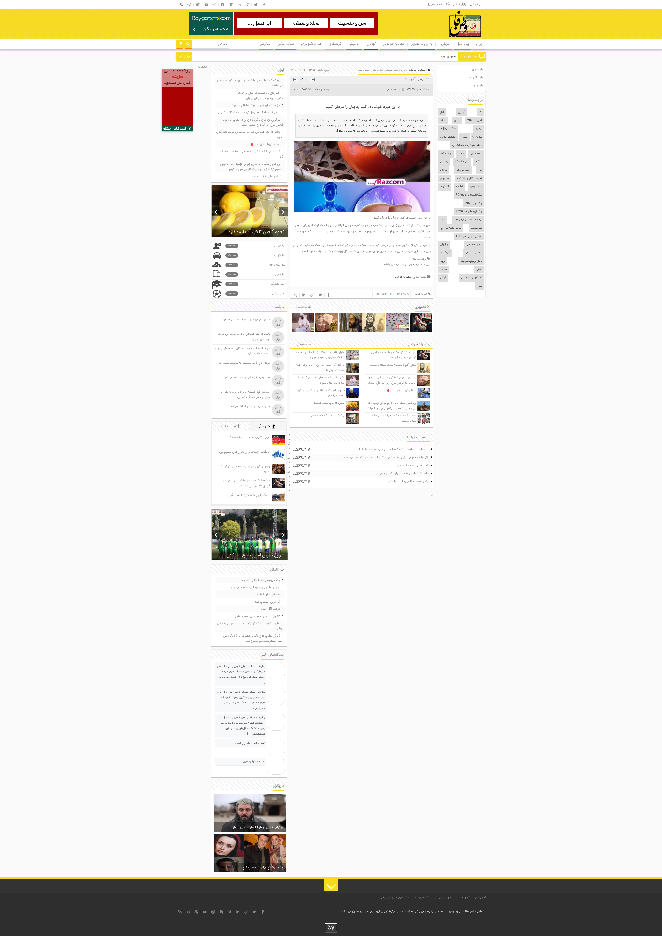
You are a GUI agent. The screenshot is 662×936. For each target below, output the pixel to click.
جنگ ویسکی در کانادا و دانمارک (261, 580)
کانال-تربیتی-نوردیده (471, 261)
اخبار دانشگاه (256, 284)
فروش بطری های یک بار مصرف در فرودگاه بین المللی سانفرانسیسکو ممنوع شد (253, 638)
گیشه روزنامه (421, 898)
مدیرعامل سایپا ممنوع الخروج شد (250, 406)
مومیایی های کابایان (268, 594)
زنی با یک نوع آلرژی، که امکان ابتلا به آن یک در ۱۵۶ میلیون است (385, 457)
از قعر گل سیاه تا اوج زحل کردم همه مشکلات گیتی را (248, 112)
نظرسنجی (476, 228)
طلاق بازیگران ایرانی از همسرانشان (262, 867)
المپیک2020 (474, 120)
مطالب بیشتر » (303, 307)
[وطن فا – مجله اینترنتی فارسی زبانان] (447, 38)
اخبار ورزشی (256, 293)
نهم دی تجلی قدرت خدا (469, 236)
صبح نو (444, 178)
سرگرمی (265, 44)
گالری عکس (463, 898)
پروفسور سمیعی (473, 253)
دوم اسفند (446, 153)
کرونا (442, 261)
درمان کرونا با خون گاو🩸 (401, 390)
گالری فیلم (480, 898)
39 (480, 112)
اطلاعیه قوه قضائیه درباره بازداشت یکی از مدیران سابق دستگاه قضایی (245, 394)
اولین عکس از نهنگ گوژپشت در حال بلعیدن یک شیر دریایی (250, 626)
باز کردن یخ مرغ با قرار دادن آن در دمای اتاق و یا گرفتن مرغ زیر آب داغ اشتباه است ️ (391, 383)
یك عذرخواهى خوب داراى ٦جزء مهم (404, 473)
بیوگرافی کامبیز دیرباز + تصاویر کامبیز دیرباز (258, 827)
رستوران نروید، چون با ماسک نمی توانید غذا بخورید (427, 56)
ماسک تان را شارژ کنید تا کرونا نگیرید (248, 495)
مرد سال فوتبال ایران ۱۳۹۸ (468, 220)
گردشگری (335, 44)
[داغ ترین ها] (180, 44)
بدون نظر (319, 89)
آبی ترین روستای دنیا (267, 601)
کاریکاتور (444, 253)
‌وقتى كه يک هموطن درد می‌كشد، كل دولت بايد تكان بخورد (320, 380)
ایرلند (443, 120)
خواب (461, 153)
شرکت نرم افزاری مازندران (395, 898)
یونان (479, 286)
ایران (479, 44)
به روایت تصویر (421, 44)
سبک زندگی (286, 44)
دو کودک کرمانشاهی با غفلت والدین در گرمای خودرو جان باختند (391, 355)
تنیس (464, 137)
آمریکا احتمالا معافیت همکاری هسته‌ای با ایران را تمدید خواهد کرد (242, 351)
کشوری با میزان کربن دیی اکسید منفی (257, 616)
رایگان (479, 162)
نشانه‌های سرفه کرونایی (412, 465)
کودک (443, 269)
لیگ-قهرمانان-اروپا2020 (469, 195)
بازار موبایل (478, 85)
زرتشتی (444, 162)
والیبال (444, 244)
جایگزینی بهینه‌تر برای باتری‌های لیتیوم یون (244, 451)
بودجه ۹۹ (477, 137)
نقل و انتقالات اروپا (450, 228)
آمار (442, 112)
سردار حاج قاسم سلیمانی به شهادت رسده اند (244, 362)
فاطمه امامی (393, 89)
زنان (480, 170)
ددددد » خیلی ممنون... (253, 762)
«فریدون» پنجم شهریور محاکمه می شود (246, 377)
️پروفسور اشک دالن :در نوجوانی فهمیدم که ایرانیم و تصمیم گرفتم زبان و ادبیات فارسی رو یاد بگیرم (391, 408)
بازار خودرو (478, 69)
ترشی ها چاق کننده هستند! (329, 403)
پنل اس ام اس (442, 898)
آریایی (461, 112)
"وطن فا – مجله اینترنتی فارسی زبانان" (434, 911)
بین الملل (463, 44)
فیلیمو (459, 186)
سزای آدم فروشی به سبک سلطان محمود (392, 365)
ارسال (421, 79)
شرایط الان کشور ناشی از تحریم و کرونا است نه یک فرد (251, 154)
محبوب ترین (228, 426)
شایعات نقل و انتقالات (469, 178)
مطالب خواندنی (393, 44)
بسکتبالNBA (448, 128)
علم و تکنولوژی (311, 44)
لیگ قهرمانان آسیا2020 (469, 211)
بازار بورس (256, 245)
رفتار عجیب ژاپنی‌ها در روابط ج (407, 481)
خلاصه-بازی (476, 153)
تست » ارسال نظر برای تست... (249, 743)
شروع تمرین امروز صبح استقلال (255, 555)
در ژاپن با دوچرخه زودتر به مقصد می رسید (254, 587)
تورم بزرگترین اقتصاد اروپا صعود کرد (248, 437)
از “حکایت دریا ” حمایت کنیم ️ (328, 415)
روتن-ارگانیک (462, 162)
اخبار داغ (265, 426)
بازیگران (444, 44)
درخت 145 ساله (270, 608)
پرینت (408, 79)
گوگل (443, 277)
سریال (443, 170)
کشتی (479, 269)
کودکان (371, 44)
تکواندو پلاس (448, 137)
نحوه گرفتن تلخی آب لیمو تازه (256, 232)
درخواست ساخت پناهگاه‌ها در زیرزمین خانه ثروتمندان (392, 449)
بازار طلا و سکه (475, 77)
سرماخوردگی (463, 170)
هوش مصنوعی (474, 244)
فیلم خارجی (476, 186)
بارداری (478, 128)
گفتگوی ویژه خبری (471, 277)
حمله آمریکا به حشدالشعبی (467, 145)
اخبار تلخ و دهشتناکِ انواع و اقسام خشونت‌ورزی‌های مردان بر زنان (320, 355)
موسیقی (354, 44)
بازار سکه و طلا (256, 265)
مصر (442, 220)
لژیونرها (444, 186)
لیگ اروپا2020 (473, 203)
